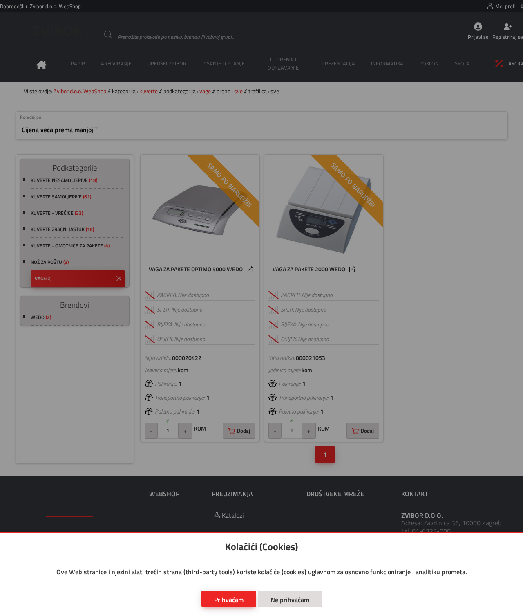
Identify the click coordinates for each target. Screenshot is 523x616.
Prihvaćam (229, 600)
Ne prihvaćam (289, 600)
